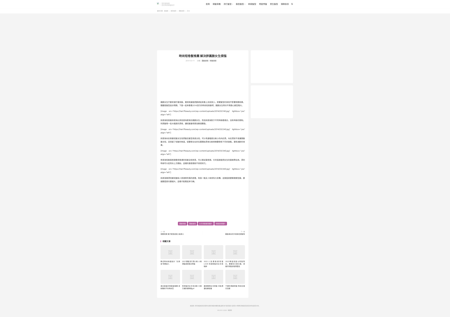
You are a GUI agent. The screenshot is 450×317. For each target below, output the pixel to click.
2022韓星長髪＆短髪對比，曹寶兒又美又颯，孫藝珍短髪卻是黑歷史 (235, 263)
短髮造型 (213, 61)
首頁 (208, 4)
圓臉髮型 (192, 224)
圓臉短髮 (182, 224)
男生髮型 (274, 4)
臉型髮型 (240, 4)
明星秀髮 (263, 4)
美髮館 (158, 4)
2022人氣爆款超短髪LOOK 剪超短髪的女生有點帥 (213, 263)
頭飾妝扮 (285, 4)
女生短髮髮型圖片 (205, 224)
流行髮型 (228, 4)
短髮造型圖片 (221, 224)
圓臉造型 (181, 11)
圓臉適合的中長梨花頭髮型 (235, 234)
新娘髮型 (252, 4)
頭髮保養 (217, 4)
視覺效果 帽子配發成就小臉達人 (172, 234)
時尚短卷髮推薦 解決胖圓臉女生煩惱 (203, 56)
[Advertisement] (225, 32)
